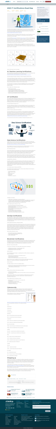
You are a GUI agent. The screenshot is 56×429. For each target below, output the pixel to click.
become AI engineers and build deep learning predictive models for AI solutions (19, 74)
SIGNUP (48, 1)
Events (25, 404)
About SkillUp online (32, 1)
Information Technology (12, 378)
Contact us (37, 1)
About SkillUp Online (19, 402)
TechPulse (13, 11)
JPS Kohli (27, 395)
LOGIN (44, 1)
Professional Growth (29, 397)
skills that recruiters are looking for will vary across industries (16, 144)
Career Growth (11, 397)
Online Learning (21, 378)
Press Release (26, 403)
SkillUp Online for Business (20, 403)
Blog (41, 1)
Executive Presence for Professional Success (14, 393)
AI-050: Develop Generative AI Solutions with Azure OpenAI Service (27, 419)
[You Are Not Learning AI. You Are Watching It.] (43, 417)
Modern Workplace (19, 397)
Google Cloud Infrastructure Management (26, 420)
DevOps (15, 417)
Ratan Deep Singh (9, 11)
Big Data (6, 417)
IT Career (17, 378)
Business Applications (8, 419)
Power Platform (16, 424)
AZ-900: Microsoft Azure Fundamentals (26, 416)
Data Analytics (7, 424)
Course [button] (14, 1)
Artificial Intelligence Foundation (25, 417)
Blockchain (6, 418)
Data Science (15, 416)
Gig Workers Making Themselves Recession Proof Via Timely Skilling (30, 394)
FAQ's (17, 404)
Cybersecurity (7, 423)
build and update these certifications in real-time (14, 32)
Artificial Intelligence (8, 416)
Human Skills (14, 397)
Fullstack (15, 418)
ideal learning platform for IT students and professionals (15, 365)
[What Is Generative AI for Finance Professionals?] (43, 419)
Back (8, 4)
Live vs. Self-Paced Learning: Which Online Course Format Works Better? (30, 390)
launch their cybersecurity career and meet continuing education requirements (19, 302)
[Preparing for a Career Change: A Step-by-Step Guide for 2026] (43, 421)
